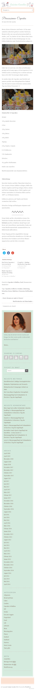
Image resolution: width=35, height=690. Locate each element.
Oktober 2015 (8, 537)
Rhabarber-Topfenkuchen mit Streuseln (15, 384)
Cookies (6, 603)
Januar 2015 (7, 559)
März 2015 (7, 553)
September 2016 (9, 509)
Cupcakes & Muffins (13, 282)
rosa (3, 293)
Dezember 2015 (8, 534)
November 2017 (8, 470)
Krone (10, 291)
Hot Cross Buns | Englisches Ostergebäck (16, 392)
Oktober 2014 (8, 567)
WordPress (28, 687)
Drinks (6, 612)
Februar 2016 (8, 528)
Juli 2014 (6, 576)
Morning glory (8, 631)
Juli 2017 (6, 481)
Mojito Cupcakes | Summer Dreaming (7, 271)
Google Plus (11, 357)
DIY (5, 609)
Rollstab (4, 223)
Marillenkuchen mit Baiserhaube (22, 301)
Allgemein (7, 595)
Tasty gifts (7, 648)
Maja (5, 425)
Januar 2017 (7, 498)
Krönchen (5, 291)
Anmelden (7, 659)
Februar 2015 (8, 556)
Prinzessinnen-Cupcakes (14, 18)
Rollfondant (29, 291)
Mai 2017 (6, 487)
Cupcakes (8, 289)
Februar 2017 (8, 495)
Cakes (5, 601)
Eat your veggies (9, 614)
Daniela (6, 418)
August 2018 (7, 462)
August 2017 (7, 478)
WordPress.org (8, 667)
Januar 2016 (7, 531)
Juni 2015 (6, 545)
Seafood (6, 637)
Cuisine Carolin (12, 687)
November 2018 (8, 459)
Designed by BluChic (31, 688)
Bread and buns (8, 598)
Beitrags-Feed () (10, 662)
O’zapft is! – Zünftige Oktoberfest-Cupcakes (24, 263)
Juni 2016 (6, 517)
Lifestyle (6, 626)
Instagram (21, 357)
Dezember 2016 (8, 501)
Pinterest (26, 357)
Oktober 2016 (8, 506)
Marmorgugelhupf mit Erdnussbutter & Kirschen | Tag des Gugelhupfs (14, 413)
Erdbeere (14, 289)
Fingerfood (7, 617)
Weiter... (6, 345)
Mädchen (15, 291)
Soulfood (6, 640)
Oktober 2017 (8, 473)
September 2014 (9, 570)
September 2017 (9, 475)
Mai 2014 (6, 581)
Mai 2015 (6, 548)
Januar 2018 (7, 464)
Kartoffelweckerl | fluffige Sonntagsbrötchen (17, 381)
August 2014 (7, 573)
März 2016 (7, 526)
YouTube (16, 357)
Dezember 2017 (8, 467)
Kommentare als (10, 664)
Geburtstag (26, 289)
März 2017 (7, 492)
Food (21, 282)
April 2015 (7, 551)
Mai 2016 (6, 520)
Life (5, 623)
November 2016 (8, 503)
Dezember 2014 (8, 562)
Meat (5, 628)
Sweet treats (7, 645)
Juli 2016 (6, 514)
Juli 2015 (6, 542)
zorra (5, 440)
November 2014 (8, 565)
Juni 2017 (6, 484)
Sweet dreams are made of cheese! (13, 298)
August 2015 (7, 540)
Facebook (6, 357)
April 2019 (7, 456)
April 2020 (7, 453)
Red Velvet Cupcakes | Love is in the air (8, 263)
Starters (6, 642)
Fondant (20, 289)
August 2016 (7, 512)
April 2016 (7, 523)
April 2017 (7, 489)
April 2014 (7, 584)
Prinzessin (22, 291)
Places (6, 634)
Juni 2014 (6, 579)
